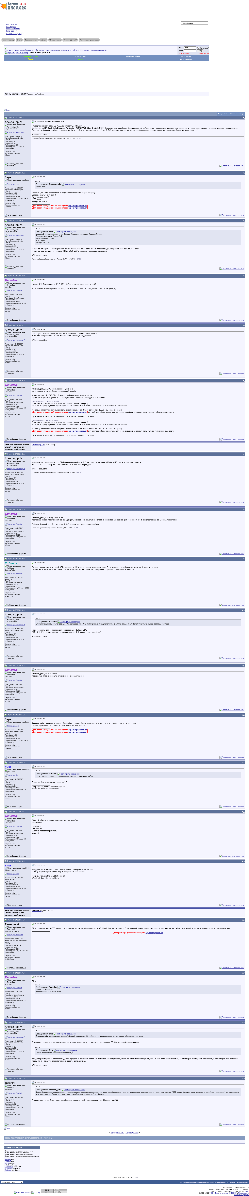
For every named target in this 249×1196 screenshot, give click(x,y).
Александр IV (38, 445)
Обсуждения (84, 50)
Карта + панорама (13, 34)
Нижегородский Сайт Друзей (223, 1182)
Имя (179, 48)
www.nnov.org (8, 40)
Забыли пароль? (184, 53)
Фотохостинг (11, 31)
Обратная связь (204, 1182)
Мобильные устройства (69, 50)
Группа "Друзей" (70, 40)
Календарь (184, 1182)
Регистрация (204, 53)
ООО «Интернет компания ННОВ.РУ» (223, 1193)
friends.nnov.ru (243, 1193)
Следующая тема (132, 1132)
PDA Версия (11, 27)
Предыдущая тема (117, 1132)
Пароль (181, 51)
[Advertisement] (56, 70)
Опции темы (223, 114)
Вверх (245, 1182)
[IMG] (7, 1163)
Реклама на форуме (241, 1195)
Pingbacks (8, 1168)
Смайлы (8, 1161)
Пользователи (186, 59)
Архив (239, 1182)
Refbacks (8, 1170)
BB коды (8, 1160)
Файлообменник (13, 29)
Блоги (19, 40)
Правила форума (31, 56)
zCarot (246, 1191)
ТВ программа (55, 40)
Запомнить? (204, 48)
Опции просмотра (237, 114)
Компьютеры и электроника (49, 50)
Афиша (43, 40)
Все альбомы (80, 56)
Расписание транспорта (89, 40)
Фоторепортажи (31, 40)
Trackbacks (9, 1166)
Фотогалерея (11, 24)
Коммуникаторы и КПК (99, 50)
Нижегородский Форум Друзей (26, 50)
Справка (193, 1182)
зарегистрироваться (77, 206)
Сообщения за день (132, 56)
